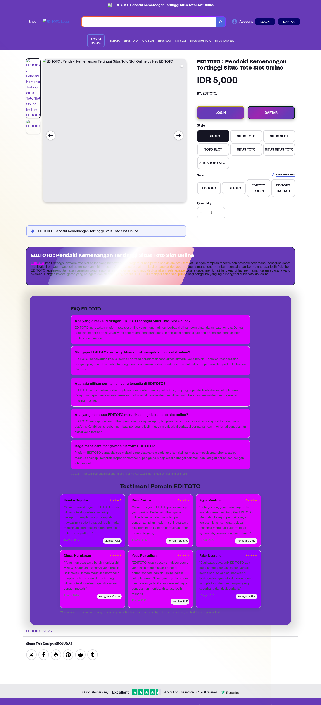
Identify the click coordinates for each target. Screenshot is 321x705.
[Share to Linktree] (56, 654)
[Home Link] (56, 21)
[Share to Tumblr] (92, 654)
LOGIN (265, 21)
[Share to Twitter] (31, 654)
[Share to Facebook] (43, 654)
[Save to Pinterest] (68, 654)
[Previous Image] (51, 135)
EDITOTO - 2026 (39, 631)
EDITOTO (37, 263)
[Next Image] (178, 135)
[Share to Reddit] (80, 654)
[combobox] (149, 22)
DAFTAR (289, 21)
